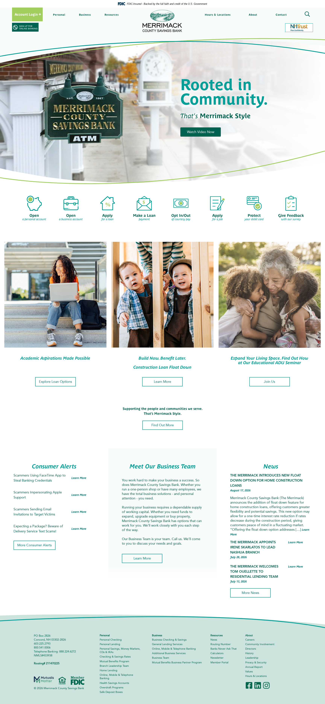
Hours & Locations (218, 14)
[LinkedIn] (257, 685)
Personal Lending (110, 644)
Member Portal (219, 662)
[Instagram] (266, 685)
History (249, 653)
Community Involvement (259, 644)
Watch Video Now (200, 132)
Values (249, 671)
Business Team (160, 657)
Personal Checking (111, 639)
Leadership (251, 657)
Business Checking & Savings (169, 639)
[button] (306, 14)
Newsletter (216, 657)
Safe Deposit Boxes (111, 692)
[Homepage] (162, 21)
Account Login (26, 14)
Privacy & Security (256, 662)
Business (85, 14)
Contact (281, 14)
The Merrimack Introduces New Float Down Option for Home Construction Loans (266, 480)
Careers (249, 639)
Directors (250, 648)
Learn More (162, 382)
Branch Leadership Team (114, 665)
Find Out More (162, 425)
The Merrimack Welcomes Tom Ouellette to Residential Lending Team (254, 571)
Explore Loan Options (55, 382)
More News (250, 593)
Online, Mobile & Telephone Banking (174, 648)
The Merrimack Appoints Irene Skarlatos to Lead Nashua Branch (253, 547)
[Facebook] (249, 685)
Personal (59, 14)
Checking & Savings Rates (115, 656)
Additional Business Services (169, 653)
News (213, 639)
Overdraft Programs (111, 687)
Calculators (216, 653)
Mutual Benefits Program (114, 661)
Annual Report (254, 667)
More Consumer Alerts (34, 545)
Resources (112, 14)
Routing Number (220, 644)
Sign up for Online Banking (28, 27)
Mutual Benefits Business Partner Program (177, 662)
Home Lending (108, 670)
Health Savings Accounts (114, 683)
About (253, 14)
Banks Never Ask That (223, 648)
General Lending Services (167, 644)
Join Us (269, 382)
